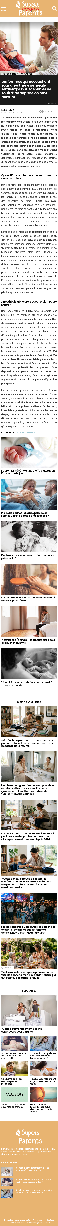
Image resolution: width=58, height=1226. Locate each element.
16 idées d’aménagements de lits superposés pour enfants (21, 1030)
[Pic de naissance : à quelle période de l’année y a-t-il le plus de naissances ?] (29, 494)
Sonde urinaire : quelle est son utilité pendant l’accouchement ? (43, 1056)
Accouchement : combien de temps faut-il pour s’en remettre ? (14, 1056)
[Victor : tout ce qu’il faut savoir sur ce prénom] (14, 1094)
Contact (50, 1220)
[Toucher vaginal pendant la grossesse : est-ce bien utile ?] (43, 1068)
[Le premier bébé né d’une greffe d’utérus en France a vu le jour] (29, 452)
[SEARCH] (54, 8)
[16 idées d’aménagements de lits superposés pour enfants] (29, 1010)
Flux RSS (48, 1223)
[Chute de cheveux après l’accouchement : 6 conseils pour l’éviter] (29, 579)
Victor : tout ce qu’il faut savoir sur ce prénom (13, 1105)
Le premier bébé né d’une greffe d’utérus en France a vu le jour (28, 472)
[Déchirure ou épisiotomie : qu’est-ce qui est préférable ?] (29, 536)
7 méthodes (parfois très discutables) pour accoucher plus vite (28, 641)
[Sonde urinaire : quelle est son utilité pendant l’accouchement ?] (43, 1043)
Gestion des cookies (15, 1223)
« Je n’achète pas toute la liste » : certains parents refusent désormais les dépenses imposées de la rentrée (27, 743)
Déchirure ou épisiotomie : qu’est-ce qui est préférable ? (28, 556)
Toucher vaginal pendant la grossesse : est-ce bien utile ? (43, 1081)
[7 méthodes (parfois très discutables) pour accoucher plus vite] (29, 621)
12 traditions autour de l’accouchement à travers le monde (26, 684)
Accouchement (27, 432)
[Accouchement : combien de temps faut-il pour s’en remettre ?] (14, 1043)
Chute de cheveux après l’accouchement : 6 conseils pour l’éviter (28, 599)
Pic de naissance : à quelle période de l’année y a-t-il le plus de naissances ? (25, 514)
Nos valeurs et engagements (17, 1220)
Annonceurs (38, 1220)
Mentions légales (34, 1223)
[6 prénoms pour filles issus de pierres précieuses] (14, 1068)
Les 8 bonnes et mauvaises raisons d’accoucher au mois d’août (41, 1108)
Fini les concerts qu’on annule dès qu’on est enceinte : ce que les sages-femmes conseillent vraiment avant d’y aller (28, 929)
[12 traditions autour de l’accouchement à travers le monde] (29, 663)
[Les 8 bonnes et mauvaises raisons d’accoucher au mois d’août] (43, 1094)
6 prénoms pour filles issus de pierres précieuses (11, 1081)
